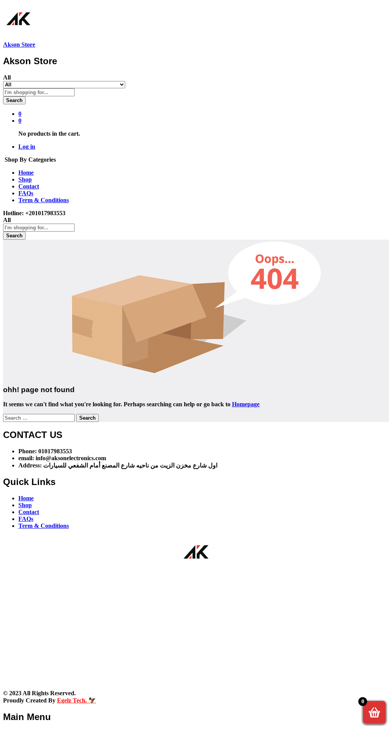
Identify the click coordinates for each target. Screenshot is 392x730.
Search (14, 100)
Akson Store (19, 44)
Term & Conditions (43, 200)
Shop (25, 179)
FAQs (25, 193)
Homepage (246, 404)
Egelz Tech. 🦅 (76, 700)
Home (26, 172)
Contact (28, 186)
